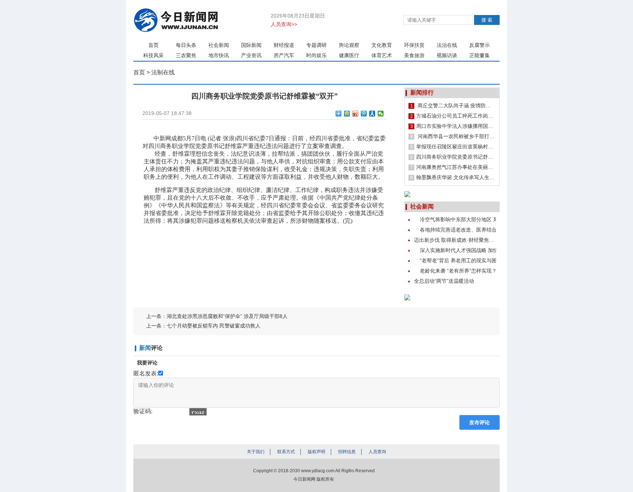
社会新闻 (218, 45)
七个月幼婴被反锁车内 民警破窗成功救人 (213, 326)
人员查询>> (284, 24)
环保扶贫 (414, 45)
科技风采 (153, 55)
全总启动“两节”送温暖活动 (444, 281)
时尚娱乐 (316, 55)
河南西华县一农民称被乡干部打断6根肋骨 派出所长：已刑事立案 (453, 136)
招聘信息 (347, 451)
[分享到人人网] (372, 113)
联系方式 (286, 451)
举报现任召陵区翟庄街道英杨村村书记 (453, 146)
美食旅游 (414, 55)
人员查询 (377, 451)
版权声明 (316, 451)
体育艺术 (381, 55)
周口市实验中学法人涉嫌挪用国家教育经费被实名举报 (453, 126)
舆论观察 (349, 45)
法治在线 (447, 45)
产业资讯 (251, 55)
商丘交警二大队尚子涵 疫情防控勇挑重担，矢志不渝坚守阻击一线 (453, 105)
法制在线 (163, 72)
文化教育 (381, 45)
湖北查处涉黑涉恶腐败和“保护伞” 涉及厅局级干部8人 (227, 316)
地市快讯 (218, 55)
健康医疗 (349, 55)
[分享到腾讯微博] (364, 113)
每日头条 (186, 45)
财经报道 (284, 45)
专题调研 (316, 45)
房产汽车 (284, 55)
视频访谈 (447, 55)
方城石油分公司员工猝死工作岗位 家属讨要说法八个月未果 (453, 116)
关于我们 (255, 451)
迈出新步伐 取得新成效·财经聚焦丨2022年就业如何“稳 (455, 240)
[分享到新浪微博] (355, 113)
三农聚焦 (186, 55)
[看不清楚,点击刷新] (198, 411)
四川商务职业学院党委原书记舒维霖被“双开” (453, 157)
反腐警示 (479, 45)
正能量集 (479, 55)
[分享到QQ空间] (347, 113)
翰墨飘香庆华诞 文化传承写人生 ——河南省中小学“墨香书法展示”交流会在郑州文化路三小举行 (453, 177)
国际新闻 (251, 45)
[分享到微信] (381, 113)
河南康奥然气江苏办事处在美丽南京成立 (453, 167)
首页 (153, 45)
